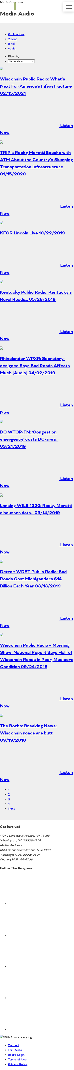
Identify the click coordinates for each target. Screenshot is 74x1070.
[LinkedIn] (37, 1029)
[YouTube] (37, 935)
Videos (12, 39)
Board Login (16, 1055)
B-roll (11, 44)
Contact (13, 1045)
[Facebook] (37, 967)
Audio (12, 49)
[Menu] (69, 7)
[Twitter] (37, 904)
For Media (15, 1050)
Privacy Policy (17, 1064)
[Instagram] (37, 998)
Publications (16, 34)
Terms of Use (17, 1060)
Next (11, 809)
